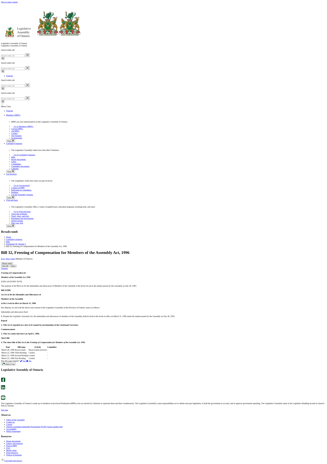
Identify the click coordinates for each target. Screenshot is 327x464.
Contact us (10, 422)
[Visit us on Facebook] (3, 381)
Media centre (11, 450)
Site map (4, 410)
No (29, 361)
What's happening (13, 431)
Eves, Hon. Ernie (8, 259)
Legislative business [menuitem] (14, 143)
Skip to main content (9, 2)
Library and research (14, 443)
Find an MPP (11, 446)
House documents (13, 441)
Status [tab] (13, 266)
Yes (24, 361)
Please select (7, 263)
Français (9, 76)
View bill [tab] (5, 266)
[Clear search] (27, 55)
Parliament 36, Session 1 (16, 244)
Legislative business (14, 239)
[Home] (41, 41)
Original (4, 268)
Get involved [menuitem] (11, 174)
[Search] (3, 58)
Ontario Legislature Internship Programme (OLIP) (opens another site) (34, 427)
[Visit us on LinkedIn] (3, 389)
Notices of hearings (14, 455)
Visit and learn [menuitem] (12, 200)
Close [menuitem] (9, 141)
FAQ (8, 448)
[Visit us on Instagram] (2, 376)
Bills (8, 242)
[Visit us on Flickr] (2, 394)
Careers (9, 424)
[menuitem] (23, 126)
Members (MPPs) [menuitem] (13, 115)
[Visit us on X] (2, 384)
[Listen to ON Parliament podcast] (2, 392)
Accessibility (11, 429)
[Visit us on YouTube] (3, 399)
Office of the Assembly (15, 420)
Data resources (12, 453)
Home (8, 237)
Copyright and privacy (13, 461)
